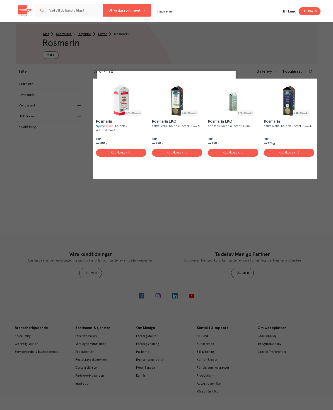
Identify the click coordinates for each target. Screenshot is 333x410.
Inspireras (165, 11)
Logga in (310, 11)
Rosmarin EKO (164, 121)
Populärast (292, 71)
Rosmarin (104, 121)
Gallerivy (264, 71)
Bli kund (289, 11)
